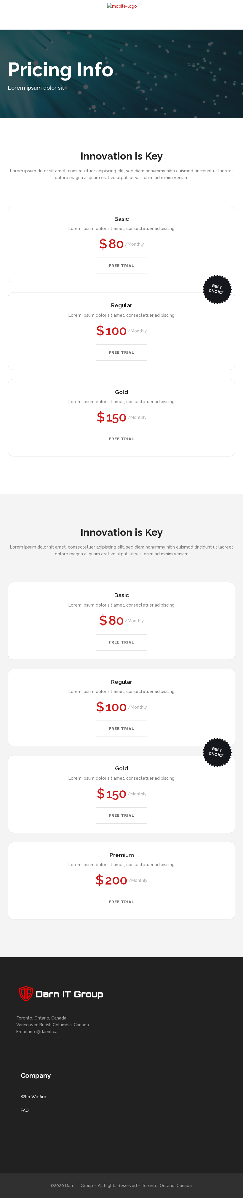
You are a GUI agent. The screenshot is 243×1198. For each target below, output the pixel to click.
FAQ (25, 1110)
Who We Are (33, 1096)
